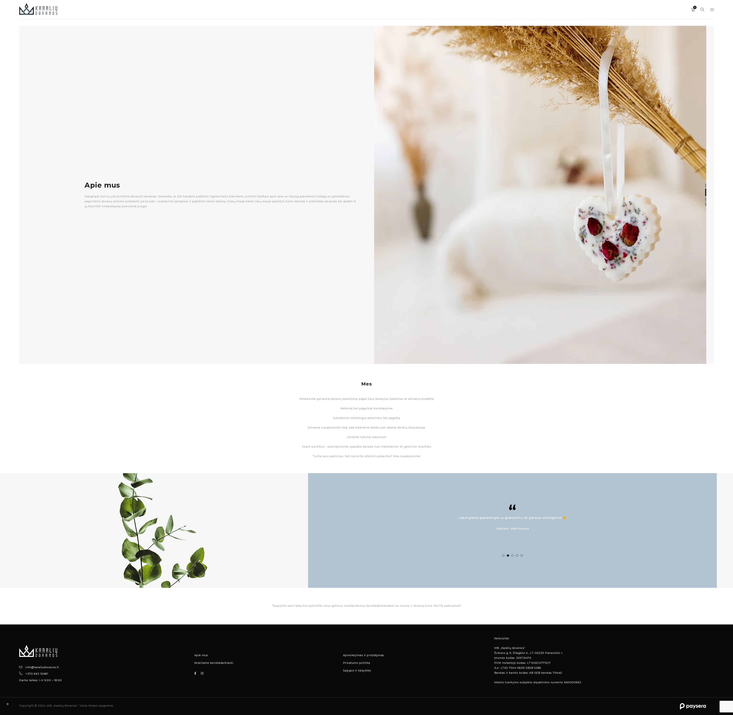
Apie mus (201, 655)
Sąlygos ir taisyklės (357, 670)
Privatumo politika (356, 663)
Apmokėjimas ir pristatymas (363, 655)
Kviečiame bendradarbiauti (213, 663)
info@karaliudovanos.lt (42, 667)
